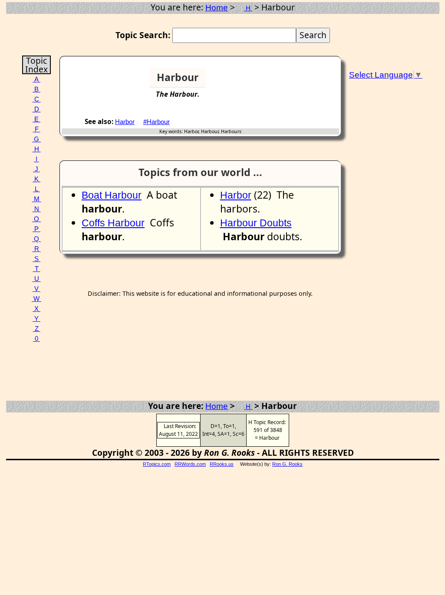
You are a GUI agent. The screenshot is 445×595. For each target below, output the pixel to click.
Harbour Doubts (256, 223)
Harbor (125, 121)
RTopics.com (157, 464)
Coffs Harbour (113, 223)
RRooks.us (222, 464)
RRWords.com (190, 464)
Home (216, 7)
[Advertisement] (306, 81)
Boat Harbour (112, 195)
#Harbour (156, 121)
